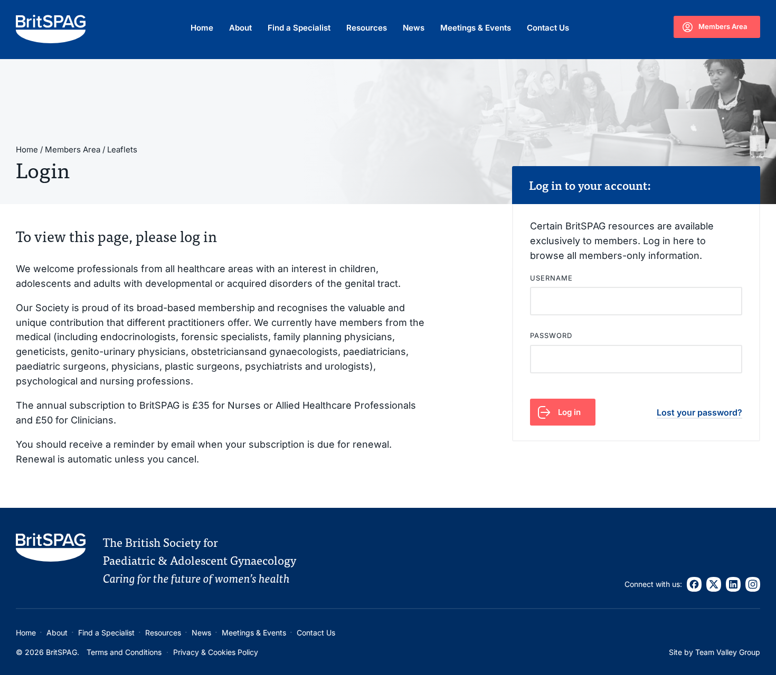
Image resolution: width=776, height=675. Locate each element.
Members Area (722, 26)
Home (202, 28)
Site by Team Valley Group (714, 652)
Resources (366, 28)
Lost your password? (699, 412)
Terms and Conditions (124, 652)
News (413, 28)
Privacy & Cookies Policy (215, 652)
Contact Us (548, 28)
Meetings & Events (475, 28)
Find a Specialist (299, 28)
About (240, 28)
